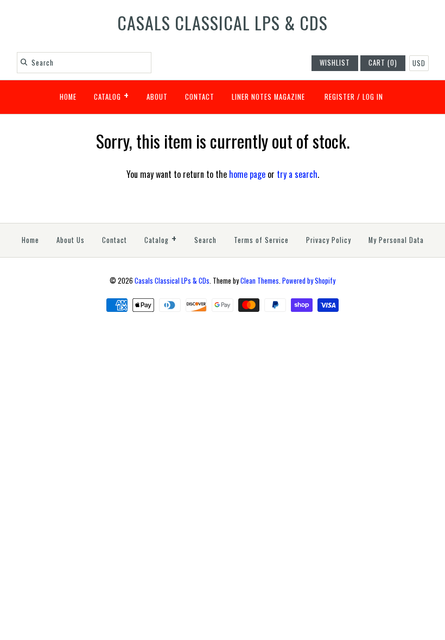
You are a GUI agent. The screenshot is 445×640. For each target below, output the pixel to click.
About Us (70, 240)
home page (247, 174)
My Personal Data (396, 240)
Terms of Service (261, 240)
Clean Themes (259, 281)
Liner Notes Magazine (268, 97)
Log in (373, 97)
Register (340, 97)
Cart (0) (382, 62)
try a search (297, 174)
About (157, 97)
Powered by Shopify (308, 281)
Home (68, 97)
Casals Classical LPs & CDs (172, 281)
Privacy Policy (328, 240)
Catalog (111, 95)
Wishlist (335, 62)
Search (205, 240)
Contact (199, 97)
